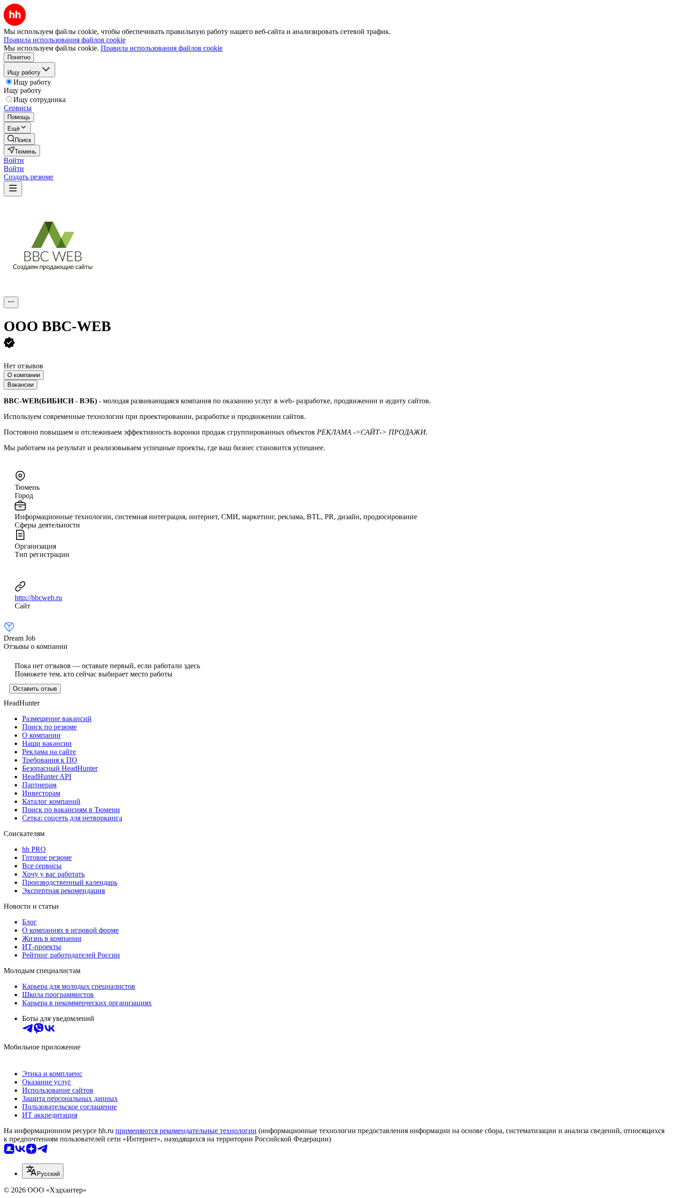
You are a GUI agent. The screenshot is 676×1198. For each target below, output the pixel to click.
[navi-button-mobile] (13, 188)
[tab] (24, 375)
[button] (14, 160)
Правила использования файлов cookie (162, 48)
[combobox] (42, 1171)
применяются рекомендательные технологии (186, 1131)
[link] (19, 139)
